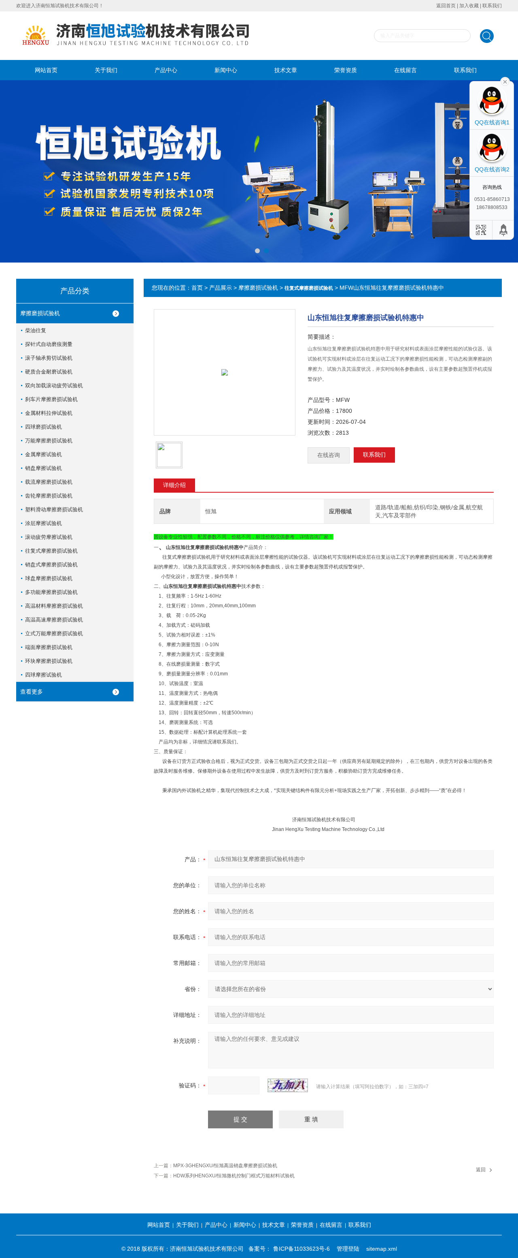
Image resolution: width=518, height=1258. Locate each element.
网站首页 (46, 70)
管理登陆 (348, 1248)
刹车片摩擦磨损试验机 (51, 399)
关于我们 (106, 70)
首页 (197, 287)
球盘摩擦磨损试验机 (48, 578)
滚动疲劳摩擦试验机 (48, 537)
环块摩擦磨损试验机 (48, 661)
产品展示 (220, 287)
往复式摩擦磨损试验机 (51, 551)
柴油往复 (35, 330)
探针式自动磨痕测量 (48, 344)
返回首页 (446, 6)
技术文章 (285, 70)
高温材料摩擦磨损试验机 (54, 606)
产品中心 (166, 70)
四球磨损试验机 (43, 427)
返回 (481, 1170)
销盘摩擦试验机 (43, 468)
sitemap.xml (381, 1248)
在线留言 (405, 70)
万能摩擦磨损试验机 (48, 441)
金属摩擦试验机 (43, 454)
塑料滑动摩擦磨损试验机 (54, 509)
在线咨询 (328, 455)
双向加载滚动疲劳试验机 (54, 385)
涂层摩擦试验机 (43, 523)
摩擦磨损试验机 (40, 313)
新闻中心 (225, 70)
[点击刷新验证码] (287, 1085)
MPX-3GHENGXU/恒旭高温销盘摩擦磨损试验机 (225, 1165)
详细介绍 (174, 485)
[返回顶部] (503, 229)
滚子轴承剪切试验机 (48, 358)
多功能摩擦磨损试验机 (51, 592)
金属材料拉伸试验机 (48, 413)
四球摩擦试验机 (43, 675)
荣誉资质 (345, 70)
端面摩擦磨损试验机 (48, 647)
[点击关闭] (505, 81)
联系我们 (492, 6)
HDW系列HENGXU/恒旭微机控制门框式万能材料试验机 (234, 1176)
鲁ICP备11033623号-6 (301, 1248)
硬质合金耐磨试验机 (48, 372)
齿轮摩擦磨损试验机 (48, 496)
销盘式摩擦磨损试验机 (51, 565)
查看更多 (31, 691)
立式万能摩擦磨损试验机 (54, 633)
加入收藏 (469, 6)
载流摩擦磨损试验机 (48, 482)
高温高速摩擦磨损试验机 (54, 620)
